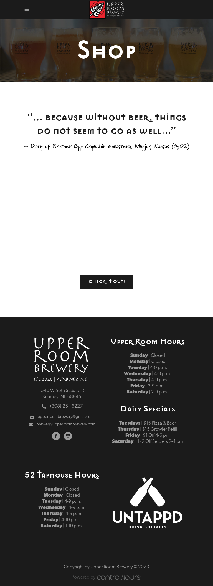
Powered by (83, 577)
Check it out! (106, 282)
